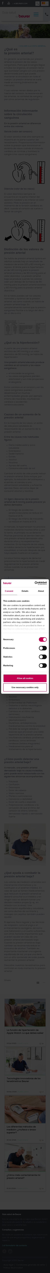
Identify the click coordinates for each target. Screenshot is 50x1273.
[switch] (43, 648)
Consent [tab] (9, 591)
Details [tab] (25, 591)
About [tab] (41, 591)
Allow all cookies (25, 678)
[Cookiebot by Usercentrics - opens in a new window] (35, 583)
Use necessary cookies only (25, 687)
